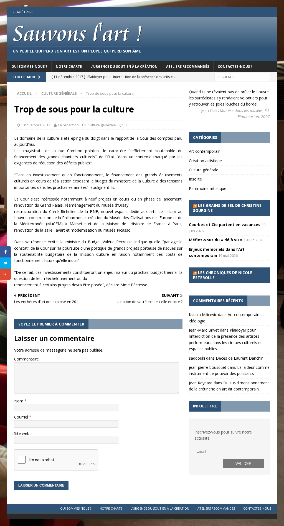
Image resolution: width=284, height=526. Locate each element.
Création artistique (205, 160)
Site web (21, 433)
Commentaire (26, 359)
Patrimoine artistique (207, 188)
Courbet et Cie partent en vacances (224, 224)
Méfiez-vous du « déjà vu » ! (217, 239)
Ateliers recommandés (187, 66)
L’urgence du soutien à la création (124, 66)
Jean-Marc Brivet (204, 330)
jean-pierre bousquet (207, 367)
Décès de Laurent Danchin (239, 358)
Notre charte (69, 66)
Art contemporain (204, 151)
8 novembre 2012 (35, 124)
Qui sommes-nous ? (29, 66)
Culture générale (102, 124)
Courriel (21, 417)
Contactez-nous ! (235, 66)
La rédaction (68, 124)
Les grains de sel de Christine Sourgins (227, 208)
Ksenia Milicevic (203, 314)
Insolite (195, 179)
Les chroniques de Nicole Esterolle (222, 275)
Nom (19, 401)
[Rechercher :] (242, 76)
